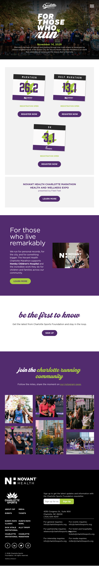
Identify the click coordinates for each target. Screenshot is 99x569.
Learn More (50, 198)
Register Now (29, 114)
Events (8, 513)
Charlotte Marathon (24, 535)
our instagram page (70, 384)
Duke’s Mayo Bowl (25, 522)
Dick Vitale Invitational (11, 528)
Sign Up (49, 333)
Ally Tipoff (24, 527)
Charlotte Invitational (11, 535)
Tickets (22, 513)
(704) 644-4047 (51, 516)
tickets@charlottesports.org (81, 534)
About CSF (10, 509)
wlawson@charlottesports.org (56, 531)
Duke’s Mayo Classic (11, 522)
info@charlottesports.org (55, 524)
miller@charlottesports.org (81, 541)
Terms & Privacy (10, 559)
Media (21, 509)
